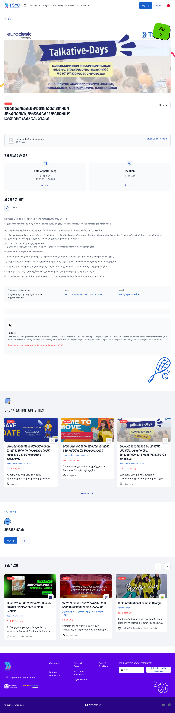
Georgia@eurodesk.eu (129, 294)
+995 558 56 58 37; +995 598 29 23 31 (82, 294)
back (10, 19)
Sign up (145, 5)
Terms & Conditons (103, 664)
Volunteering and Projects (64, 5)
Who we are (54, 663)
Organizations (80, 679)
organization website (157, 138)
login (158, 5)
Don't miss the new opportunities (135, 663)
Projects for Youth (79, 664)
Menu (83, 5)
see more (85, 493)
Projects (46, 5)
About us (33, 5)
